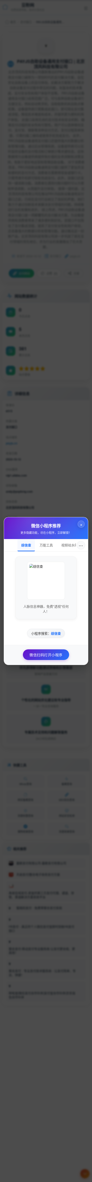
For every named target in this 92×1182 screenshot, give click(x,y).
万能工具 (46, 545)
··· (81, 545)
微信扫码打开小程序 (46, 654)
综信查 (26, 545)
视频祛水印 (69, 545)
